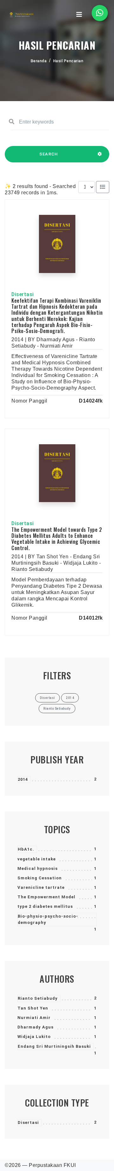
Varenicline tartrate (41, 887)
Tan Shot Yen (32, 1008)
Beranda (39, 61)
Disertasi (28, 1122)
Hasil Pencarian (68, 61)
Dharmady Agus (35, 1027)
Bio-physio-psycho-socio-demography (48, 919)
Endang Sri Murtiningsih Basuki (54, 1046)
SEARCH (48, 154)
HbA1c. (26, 849)
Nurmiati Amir (34, 1017)
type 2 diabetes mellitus (45, 906)
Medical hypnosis (37, 868)
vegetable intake (36, 859)
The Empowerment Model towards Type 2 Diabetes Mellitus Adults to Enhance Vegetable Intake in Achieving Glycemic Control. (56, 539)
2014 (23, 779)
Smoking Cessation (39, 878)
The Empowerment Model (46, 897)
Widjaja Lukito (34, 1036)
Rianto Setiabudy (38, 998)
